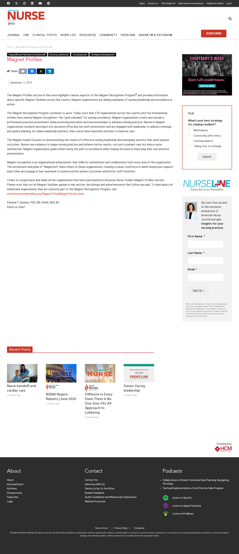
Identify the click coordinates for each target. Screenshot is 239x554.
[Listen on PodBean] (168, 513)
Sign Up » (198, 290)
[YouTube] (40, 3)
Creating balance (203, 141)
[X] (16, 3)
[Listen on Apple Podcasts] (168, 506)
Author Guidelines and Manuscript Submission (111, 497)
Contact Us (153, 3)
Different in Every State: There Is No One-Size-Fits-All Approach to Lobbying (99, 403)
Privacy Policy (120, 528)
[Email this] (23, 71)
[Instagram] (24, 3)
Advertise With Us (95, 484)
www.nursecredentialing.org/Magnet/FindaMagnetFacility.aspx (45, 193)
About (142, 3)
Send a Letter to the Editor (100, 488)
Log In (229, 3)
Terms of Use (101, 528)
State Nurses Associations (191, 3)
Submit (207, 156)
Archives (12, 488)
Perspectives (14, 492)
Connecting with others (207, 135)
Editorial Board (15, 484)
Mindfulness (201, 130)
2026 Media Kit (168, 3)
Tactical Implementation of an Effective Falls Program (193, 488)
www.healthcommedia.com (215, 455)
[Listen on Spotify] (168, 498)
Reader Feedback (94, 492)
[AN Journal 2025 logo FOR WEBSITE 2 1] (26, 18)
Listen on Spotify (182, 497)
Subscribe (12, 497)
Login (10, 501)
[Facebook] (8, 3)
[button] (230, 18)
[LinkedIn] (32, 3)
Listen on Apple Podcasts (187, 505)
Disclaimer (139, 528)
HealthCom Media (214, 3)
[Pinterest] (48, 3)
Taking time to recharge (207, 146)
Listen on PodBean (183, 513)
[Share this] (32, 71)
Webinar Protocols (95, 501)
